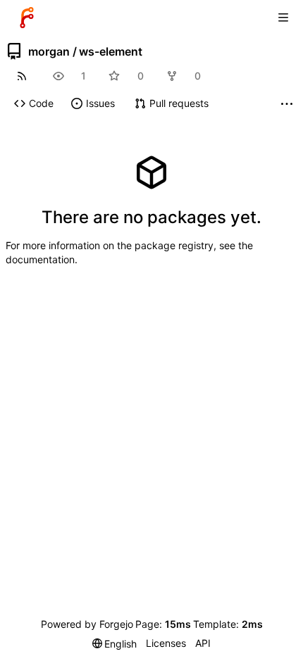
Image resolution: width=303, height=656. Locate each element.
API (203, 643)
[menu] (114, 644)
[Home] (27, 17)
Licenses (166, 643)
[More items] (286, 103)
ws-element (110, 51)
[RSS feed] (21, 76)
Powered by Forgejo (87, 624)
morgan (49, 51)
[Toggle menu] (283, 17)
